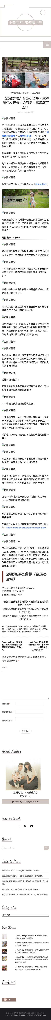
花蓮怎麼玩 (16, 93)
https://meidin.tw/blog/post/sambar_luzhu (26, 527)
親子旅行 (26, 93)
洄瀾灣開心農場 (13, 631)
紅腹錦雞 (36, 631)
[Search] (46, 848)
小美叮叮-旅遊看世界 (25, 23)
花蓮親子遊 (10, 629)
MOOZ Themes (19, 1015)
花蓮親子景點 (11, 626)
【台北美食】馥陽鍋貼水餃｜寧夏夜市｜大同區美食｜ (39, 644)
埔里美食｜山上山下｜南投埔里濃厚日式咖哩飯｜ (20, 889)
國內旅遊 (36, 93)
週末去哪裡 (40, 184)
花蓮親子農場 (22, 629)
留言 (4, 668)
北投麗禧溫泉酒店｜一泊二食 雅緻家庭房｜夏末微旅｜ (22, 876)
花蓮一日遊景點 (25, 626)
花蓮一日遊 (26, 631)
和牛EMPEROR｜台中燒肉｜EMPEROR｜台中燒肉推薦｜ (25, 895)
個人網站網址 (7, 721)
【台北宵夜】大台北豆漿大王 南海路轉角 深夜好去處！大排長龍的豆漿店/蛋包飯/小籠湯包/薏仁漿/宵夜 (31, 959)
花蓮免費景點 (34, 629)
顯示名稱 (6, 704)
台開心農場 (16, 595)
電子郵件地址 (7, 712)
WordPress (41, 1015)
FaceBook (8, 982)
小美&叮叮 (30, 112)
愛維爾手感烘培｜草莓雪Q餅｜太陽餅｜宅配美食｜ (21, 870)
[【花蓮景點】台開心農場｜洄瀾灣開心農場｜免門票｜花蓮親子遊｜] (25, 72)
